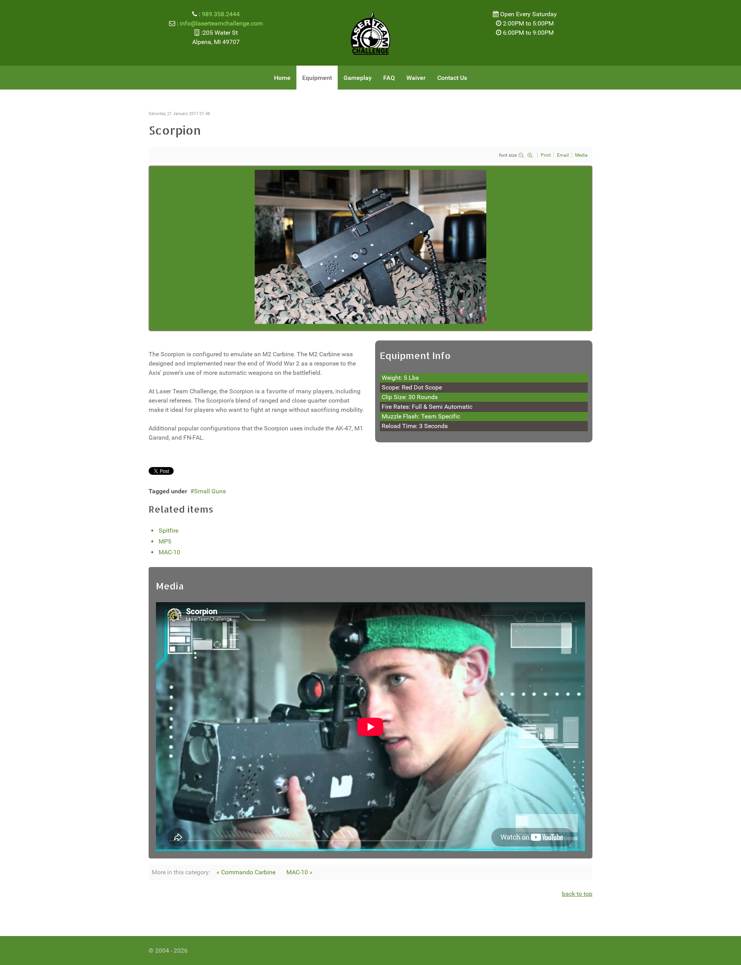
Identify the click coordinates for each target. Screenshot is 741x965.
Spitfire (168, 530)
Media (581, 155)
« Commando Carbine (246, 872)
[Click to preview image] (370, 246)
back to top (577, 893)
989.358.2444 (221, 14)
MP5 (165, 541)
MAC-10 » (299, 872)
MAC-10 (169, 552)
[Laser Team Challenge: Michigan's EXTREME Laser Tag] (370, 33)
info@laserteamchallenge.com (221, 23)
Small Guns (210, 491)
